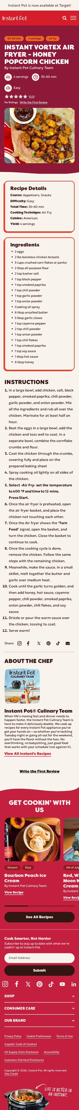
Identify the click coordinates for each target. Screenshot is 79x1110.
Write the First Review (33, 102)
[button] (64, 18)
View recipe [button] (13, 892)
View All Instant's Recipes (27, 754)
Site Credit (11, 1074)
